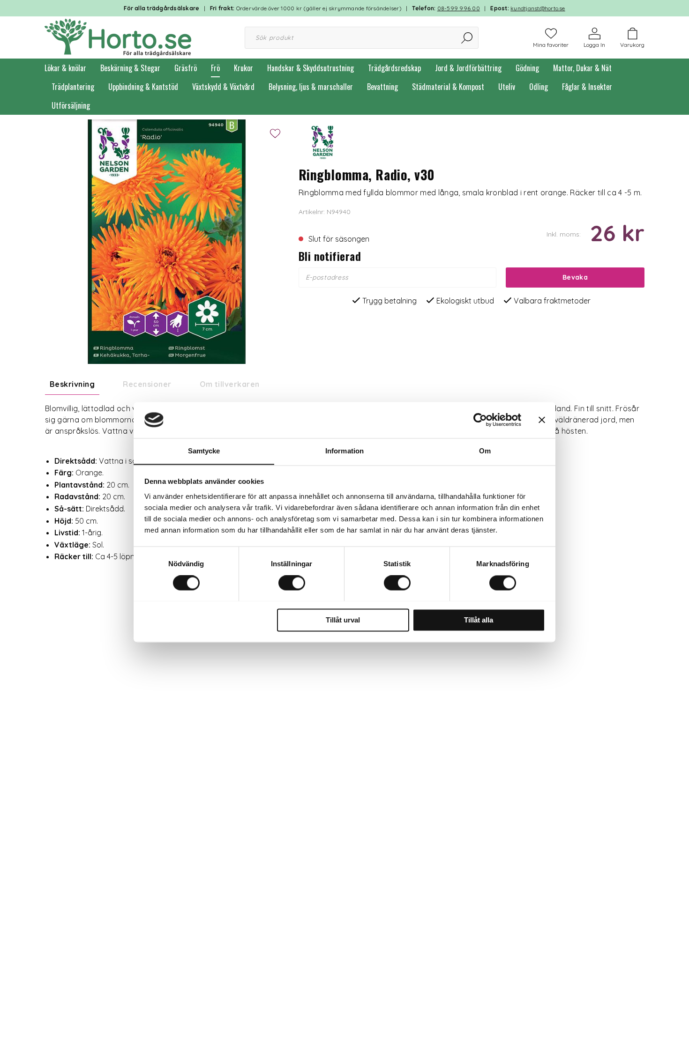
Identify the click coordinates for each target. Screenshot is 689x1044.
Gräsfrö (185, 68)
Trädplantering (73, 86)
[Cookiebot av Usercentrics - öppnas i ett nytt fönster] (480, 420)
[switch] (291, 582)
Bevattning (382, 86)
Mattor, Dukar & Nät (582, 68)
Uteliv (506, 86)
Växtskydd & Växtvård (223, 86)
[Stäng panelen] (542, 419)
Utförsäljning (71, 105)
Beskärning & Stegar (130, 68)
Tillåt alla (478, 620)
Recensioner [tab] (147, 384)
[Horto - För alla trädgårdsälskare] (118, 36)
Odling (538, 86)
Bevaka (575, 277)
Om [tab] (485, 451)
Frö (215, 68)
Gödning (527, 68)
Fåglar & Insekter (587, 86)
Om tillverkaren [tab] (230, 384)
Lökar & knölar (65, 68)
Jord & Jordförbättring (468, 68)
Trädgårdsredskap (394, 68)
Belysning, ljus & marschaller (311, 86)
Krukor (243, 68)
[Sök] (468, 38)
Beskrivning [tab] (72, 384)
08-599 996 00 (458, 8)
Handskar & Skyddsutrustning (310, 68)
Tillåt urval (343, 620)
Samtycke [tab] (204, 451)
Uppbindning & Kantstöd (143, 86)
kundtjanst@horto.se (537, 8)
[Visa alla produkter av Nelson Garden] (322, 142)
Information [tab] (344, 451)
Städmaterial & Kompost (448, 86)
